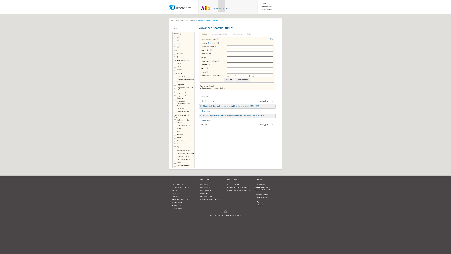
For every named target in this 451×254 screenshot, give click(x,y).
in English (213, 40)
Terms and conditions (180, 200)
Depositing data (206, 197)
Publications (237, 34)
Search (221, 9)
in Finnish (204, 40)
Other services (233, 180)
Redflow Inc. (225, 211)
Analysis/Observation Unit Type (182, 116)
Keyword (204, 65)
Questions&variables (219, 34)
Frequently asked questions (210, 200)
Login (263, 9)
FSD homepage (233, 185)
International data (206, 188)
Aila (172, 20)
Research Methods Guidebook (239, 191)
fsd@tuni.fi (259, 205)
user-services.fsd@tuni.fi (263, 188)
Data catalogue (181, 21)
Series (249, 34)
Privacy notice (177, 203)
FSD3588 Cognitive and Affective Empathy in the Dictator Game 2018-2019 (232, 116)
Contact (258, 180)
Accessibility (176, 206)
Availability (177, 34)
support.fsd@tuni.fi (261, 197)
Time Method (178, 73)
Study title (205, 50)
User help (175, 197)
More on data (204, 180)
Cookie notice (177, 209)
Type (175, 51)
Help (227, 9)
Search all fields (207, 47)
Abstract (204, 58)
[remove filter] (224, 88)
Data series (204, 185)
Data (216, 9)
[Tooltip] (179, 37)
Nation (203, 68)
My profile (175, 194)
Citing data (204, 194)
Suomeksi (264, 3)
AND (217, 43)
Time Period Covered (209, 76)
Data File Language (180, 61)
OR (211, 43)
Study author (205, 54)
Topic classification (208, 61)
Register (269, 9)
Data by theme (205, 191)
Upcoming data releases (180, 188)
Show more (206, 111)
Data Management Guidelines (239, 188)
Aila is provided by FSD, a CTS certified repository (225, 216)
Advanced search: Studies (208, 21)
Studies (204, 34)
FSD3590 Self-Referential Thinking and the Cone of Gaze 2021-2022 (229, 106)
